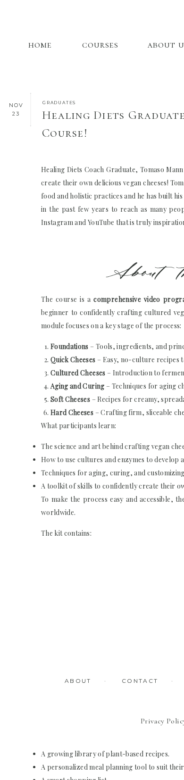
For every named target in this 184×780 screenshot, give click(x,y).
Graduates (59, 102)
